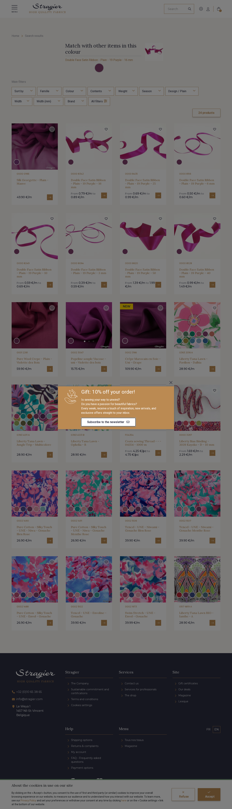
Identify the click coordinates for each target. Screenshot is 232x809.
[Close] (171, 382)
